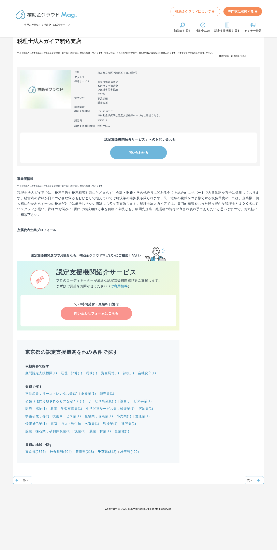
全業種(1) (122, 431)
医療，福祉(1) (36, 408)
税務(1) (91, 373)
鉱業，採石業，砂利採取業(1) (48, 431)
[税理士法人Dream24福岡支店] (254, 480)
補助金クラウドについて (193, 11)
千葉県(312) (107, 451)
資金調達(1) (110, 373)
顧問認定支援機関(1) (41, 373)
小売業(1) (124, 416)
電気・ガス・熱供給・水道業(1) (74, 423)
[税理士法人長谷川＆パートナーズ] (22, 480)
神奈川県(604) (61, 451)
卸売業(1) (107, 393)
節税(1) (128, 373)
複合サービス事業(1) (136, 401)
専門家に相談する (241, 11)
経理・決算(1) (71, 373)
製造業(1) (110, 423)
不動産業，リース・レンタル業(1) (51, 393)
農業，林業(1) (100, 431)
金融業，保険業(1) (99, 416)
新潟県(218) (84, 451)
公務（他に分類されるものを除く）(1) (54, 401)
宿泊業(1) (145, 408)
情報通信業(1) (36, 423)
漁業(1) (80, 431)
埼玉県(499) (129, 451)
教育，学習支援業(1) (66, 408)
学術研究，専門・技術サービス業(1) (53, 416)
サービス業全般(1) (102, 401)
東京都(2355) (35, 451)
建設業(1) (128, 423)
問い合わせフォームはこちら (96, 313)
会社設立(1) (147, 373)
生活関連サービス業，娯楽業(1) (110, 408)
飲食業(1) (88, 393)
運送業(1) (142, 416)
